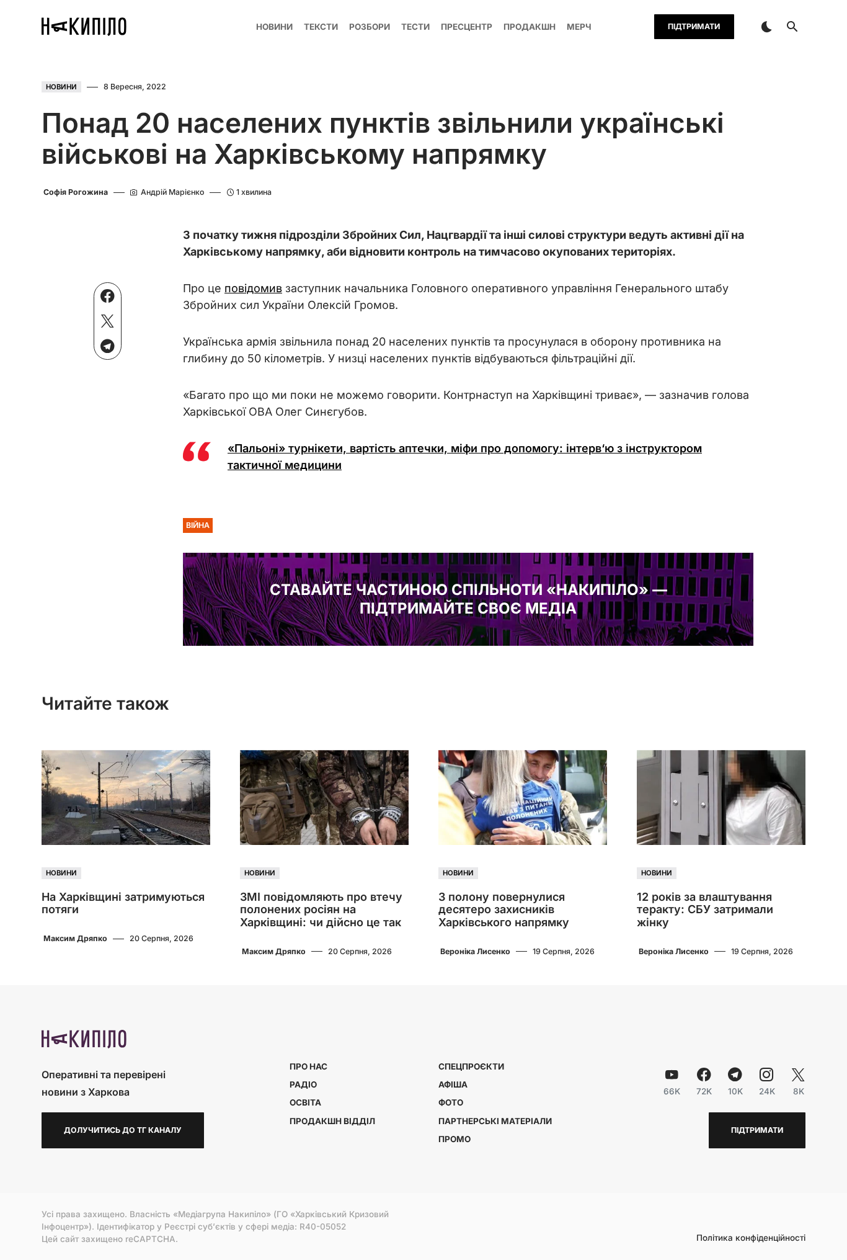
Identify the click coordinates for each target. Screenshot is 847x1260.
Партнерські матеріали (495, 1121)
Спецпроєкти (471, 1066)
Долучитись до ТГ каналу (123, 1130)
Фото (450, 1102)
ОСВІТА (305, 1102)
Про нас (308, 1066)
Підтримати (694, 26)
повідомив (253, 288)
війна (198, 525)
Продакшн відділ (332, 1121)
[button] (766, 26)
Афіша (453, 1084)
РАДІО (303, 1084)
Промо (454, 1139)
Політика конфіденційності (750, 1238)
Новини (61, 87)
